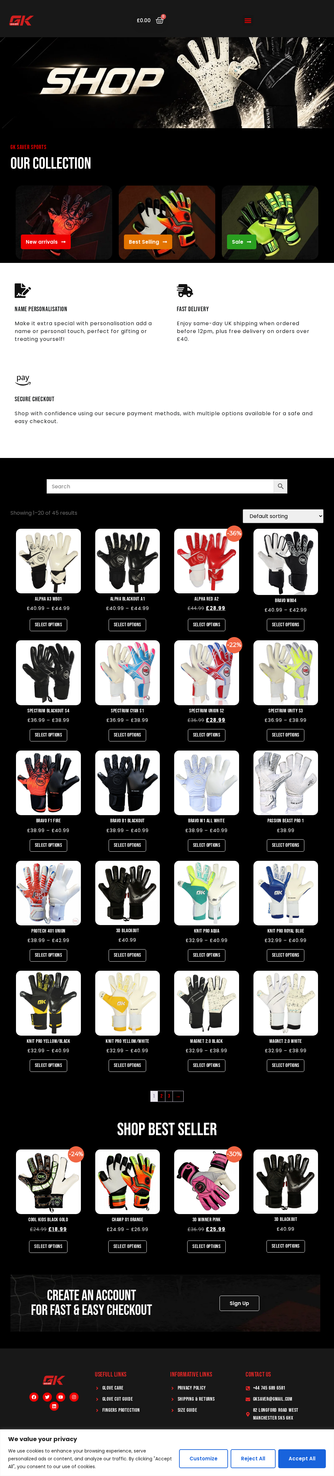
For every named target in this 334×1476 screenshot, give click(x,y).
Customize (204, 1458)
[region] (167, 1452)
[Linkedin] (54, 1406)
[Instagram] (74, 1397)
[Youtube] (60, 1397)
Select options (48, 625)
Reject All (253, 1458)
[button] (248, 20)
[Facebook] (33, 1397)
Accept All (302, 1458)
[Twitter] (47, 1397)
